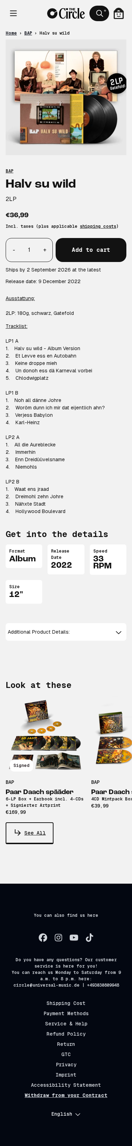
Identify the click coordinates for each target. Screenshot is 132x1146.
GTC (66, 1054)
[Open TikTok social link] (89, 937)
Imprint (66, 1075)
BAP (28, 33)
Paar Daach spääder (40, 792)
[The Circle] (65, 13)
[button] (66, 632)
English (61, 1114)
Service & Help (66, 1023)
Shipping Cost (66, 1003)
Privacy (66, 1064)
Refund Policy (66, 1034)
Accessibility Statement (66, 1085)
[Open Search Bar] (99, 13)
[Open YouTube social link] (74, 937)
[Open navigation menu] (13, 13)
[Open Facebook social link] (43, 937)
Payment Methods (66, 1013)
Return (66, 1044)
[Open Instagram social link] (58, 937)
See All (35, 833)
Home (11, 33)
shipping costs (98, 226)
